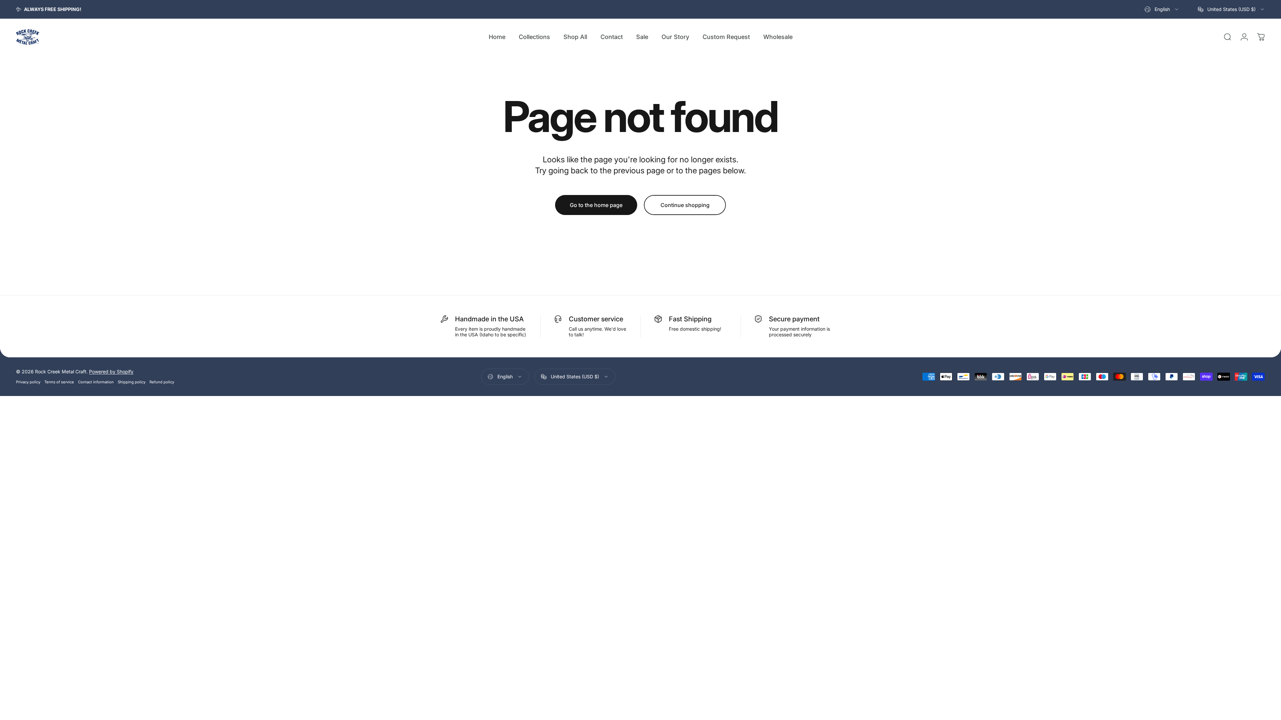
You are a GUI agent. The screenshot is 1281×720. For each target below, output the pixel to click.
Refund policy (161, 382)
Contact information (96, 382)
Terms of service (59, 382)
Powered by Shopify (111, 371)
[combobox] (1162, 9)
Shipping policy (131, 382)
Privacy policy (28, 382)
